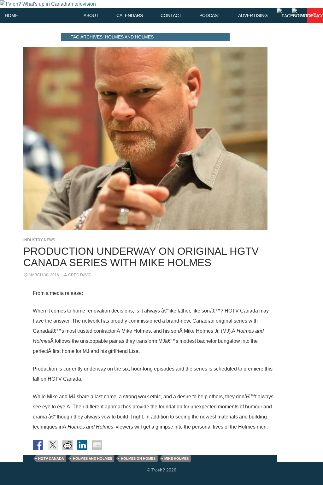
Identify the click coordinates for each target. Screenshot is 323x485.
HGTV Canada (51, 458)
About (91, 15)
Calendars (129, 15)
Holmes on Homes (138, 458)
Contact (171, 15)
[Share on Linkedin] (82, 445)
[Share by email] (97, 445)
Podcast (209, 15)
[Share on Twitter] (53, 445)
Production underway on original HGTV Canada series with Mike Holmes (141, 256)
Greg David (79, 275)
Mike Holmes (176, 458)
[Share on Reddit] (67, 445)
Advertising (253, 15)
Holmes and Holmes (92, 458)
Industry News (39, 240)
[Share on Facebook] (38, 445)
